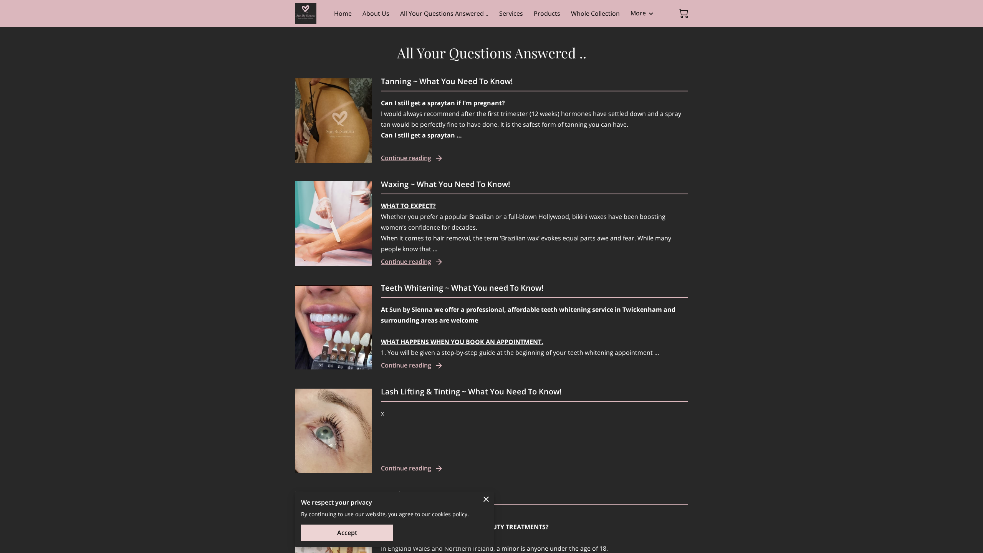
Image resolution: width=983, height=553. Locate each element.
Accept (347, 532)
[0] (683, 13)
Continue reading (406, 158)
